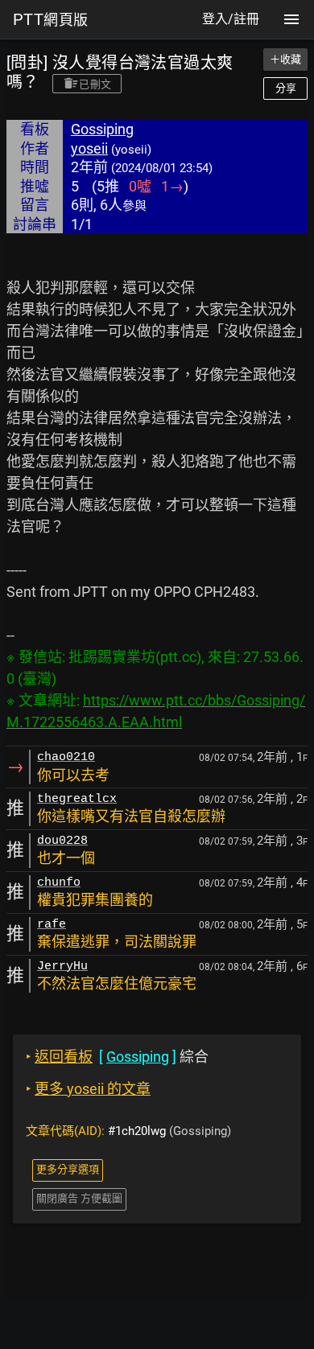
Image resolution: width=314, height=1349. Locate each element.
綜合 (117, 1056)
